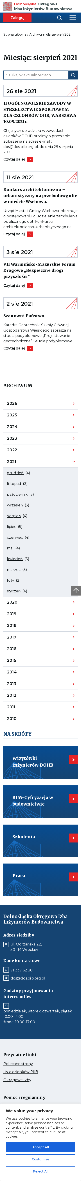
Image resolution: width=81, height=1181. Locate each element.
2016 (18, 650)
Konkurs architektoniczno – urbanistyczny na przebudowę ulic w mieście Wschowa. (40, 196)
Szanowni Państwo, (35, 316)
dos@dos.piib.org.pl (28, 978)
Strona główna (14, 34)
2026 (18, 404)
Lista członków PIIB (29, 1072)
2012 (18, 696)
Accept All (40, 1147)
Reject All (40, 1171)
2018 (18, 627)
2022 (18, 451)
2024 (18, 428)
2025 (18, 416)
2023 (18, 439)
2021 (18, 463)
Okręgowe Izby (26, 1080)
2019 (18, 615)
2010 (18, 719)
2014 (18, 673)
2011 (18, 708)
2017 (18, 638)
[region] (40, 1142)
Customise (40, 1159)
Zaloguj (17, 18)
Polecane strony (26, 1064)
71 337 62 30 (22, 970)
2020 (18, 603)
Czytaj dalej (18, 159)
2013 (18, 685)
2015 (18, 662)
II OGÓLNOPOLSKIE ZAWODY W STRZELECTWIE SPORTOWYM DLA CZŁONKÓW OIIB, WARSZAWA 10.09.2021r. (39, 112)
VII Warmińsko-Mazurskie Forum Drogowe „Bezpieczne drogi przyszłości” (39, 270)
